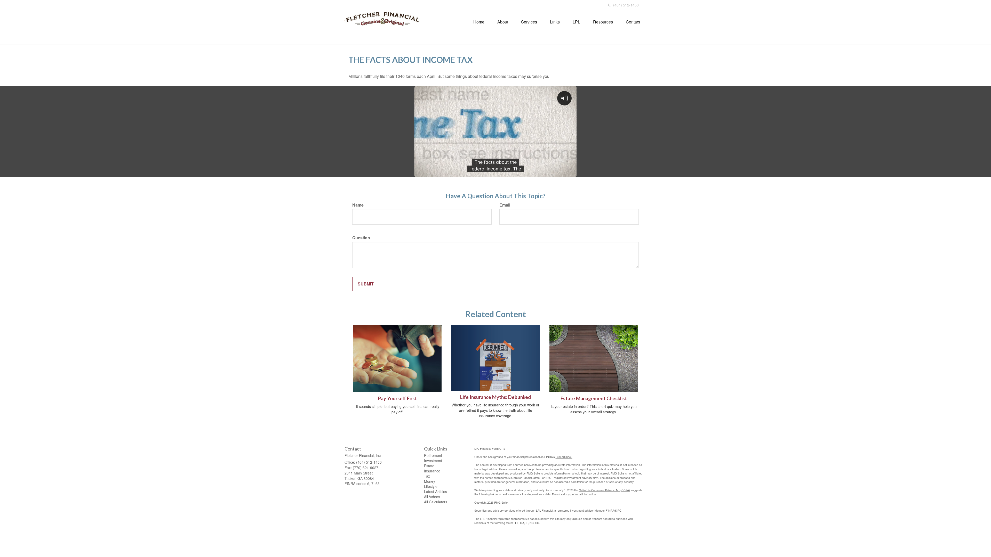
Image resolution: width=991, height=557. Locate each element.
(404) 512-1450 (626, 4)
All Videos (432, 496)
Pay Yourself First (397, 398)
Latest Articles (435, 491)
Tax (427, 476)
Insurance (432, 470)
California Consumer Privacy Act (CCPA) (604, 490)
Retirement (433, 455)
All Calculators (435, 501)
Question (361, 238)
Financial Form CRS (492, 448)
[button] (503, 22)
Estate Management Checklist (594, 398)
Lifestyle (430, 486)
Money (429, 481)
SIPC (618, 510)
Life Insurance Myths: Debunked (495, 397)
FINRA (610, 510)
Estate (429, 465)
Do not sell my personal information (574, 494)
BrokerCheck (564, 457)
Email (504, 205)
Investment (433, 460)
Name (358, 205)
